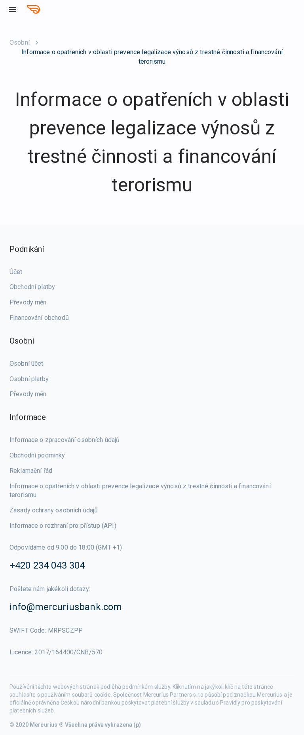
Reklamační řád (31, 470)
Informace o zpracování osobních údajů (65, 440)
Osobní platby (29, 379)
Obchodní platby (32, 287)
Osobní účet (27, 363)
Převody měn (28, 302)
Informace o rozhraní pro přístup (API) (63, 525)
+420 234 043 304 (47, 565)
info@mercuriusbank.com (66, 606)
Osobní (20, 42)
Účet (16, 272)
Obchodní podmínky (37, 455)
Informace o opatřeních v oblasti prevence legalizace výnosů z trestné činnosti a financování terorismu (140, 490)
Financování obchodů (39, 317)
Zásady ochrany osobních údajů (54, 510)
